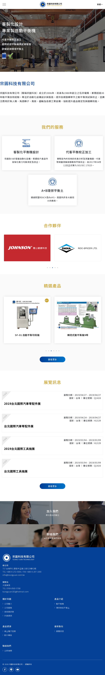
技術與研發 (9, 611)
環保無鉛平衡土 (63, 607)
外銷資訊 (8, 615)
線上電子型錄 (10, 631)
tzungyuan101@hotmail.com (16, 591)
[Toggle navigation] (4, 4)
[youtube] (17, 669)
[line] (11, 669)
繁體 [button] (99, 4)
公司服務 (8, 607)
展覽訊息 (60, 631)
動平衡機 (60, 603)
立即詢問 (8, 650)
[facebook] (5, 669)
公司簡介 (8, 603)
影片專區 (8, 635)
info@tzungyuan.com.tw (14, 575)
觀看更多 (52, 359)
